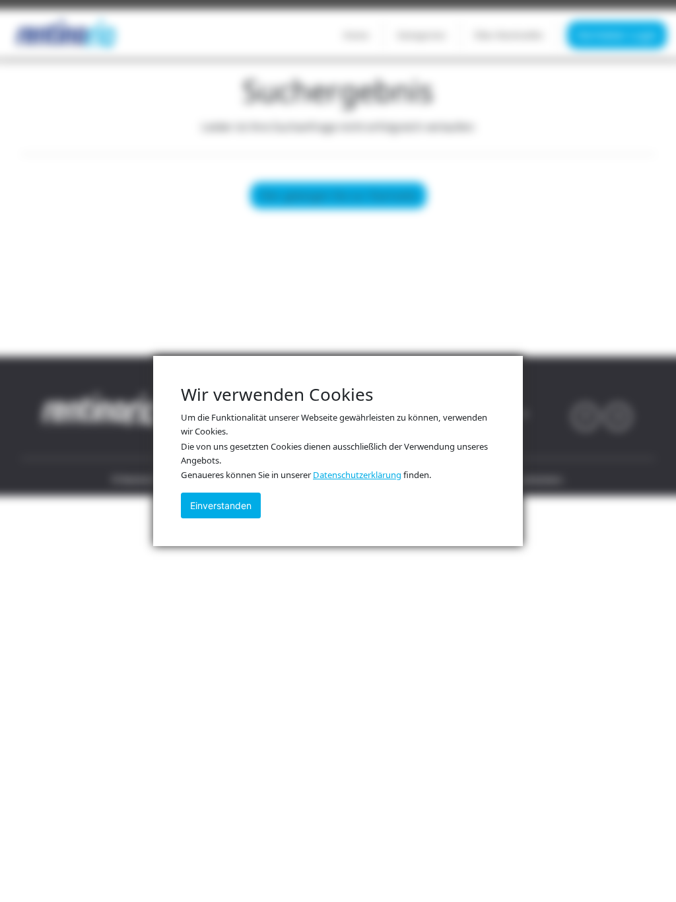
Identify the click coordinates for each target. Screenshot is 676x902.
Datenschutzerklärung (357, 475)
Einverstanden (221, 505)
